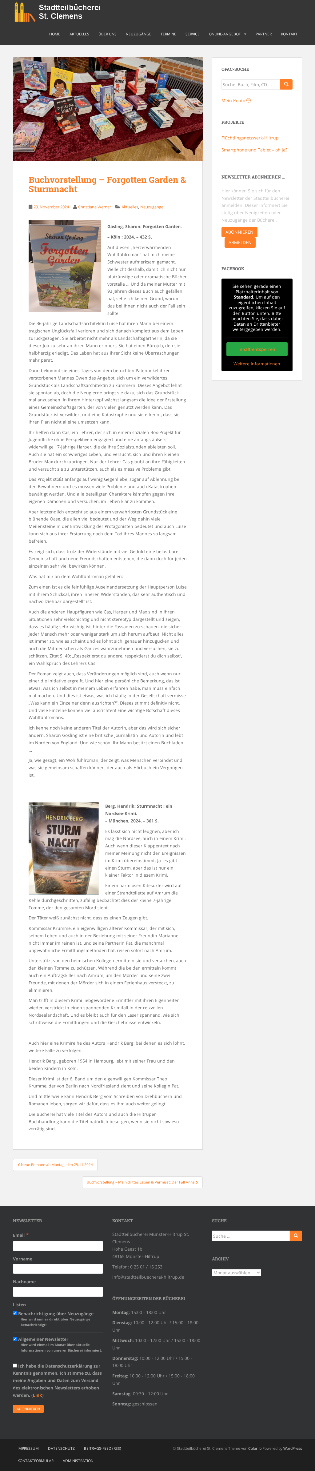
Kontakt (289, 34)
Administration (78, 1460)
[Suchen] (296, 1236)
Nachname (24, 1281)
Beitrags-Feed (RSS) (102, 1448)
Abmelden (240, 242)
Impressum (28, 1448)
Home (54, 34)
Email (21, 1234)
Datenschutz (61, 1448)
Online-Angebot (225, 34)
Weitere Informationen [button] (256, 364)
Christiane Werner (94, 207)
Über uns (107, 34)
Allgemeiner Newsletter (59, 1344)
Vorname (22, 1259)
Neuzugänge (138, 34)
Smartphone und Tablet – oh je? (254, 150)
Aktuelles (79, 34)
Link (37, 1395)
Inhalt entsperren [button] (256, 349)
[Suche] (286, 84)
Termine (168, 34)
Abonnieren (239, 232)
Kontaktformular (36, 1460)
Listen (19, 1305)
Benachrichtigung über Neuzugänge (55, 1319)
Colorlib (254, 1448)
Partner (264, 34)
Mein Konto (233, 100)
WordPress (292, 1448)
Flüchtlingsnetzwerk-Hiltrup (250, 138)
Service (192, 34)
